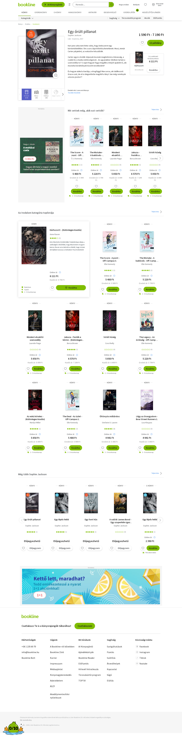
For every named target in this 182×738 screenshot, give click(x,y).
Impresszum (56, 663)
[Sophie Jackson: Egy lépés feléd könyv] (61, 503)
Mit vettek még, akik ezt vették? (86, 110)
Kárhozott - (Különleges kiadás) (65, 230)
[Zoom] (56, 75)
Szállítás (111, 657)
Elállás (110, 680)
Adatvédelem (56, 680)
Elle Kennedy (76, 158)
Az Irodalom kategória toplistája (36, 212)
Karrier (53, 657)
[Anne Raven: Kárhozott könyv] (34, 245)
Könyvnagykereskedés (61, 674)
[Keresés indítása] (111, 4)
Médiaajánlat (56, 669)
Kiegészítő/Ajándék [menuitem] (151, 12)
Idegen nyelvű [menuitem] (110, 12)
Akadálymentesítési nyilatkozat (59, 696)
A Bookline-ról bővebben (62, 646)
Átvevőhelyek (113, 663)
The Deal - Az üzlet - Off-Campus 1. (72, 418)
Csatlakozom (85, 626)
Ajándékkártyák (86, 652)
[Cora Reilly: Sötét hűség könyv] (155, 136)
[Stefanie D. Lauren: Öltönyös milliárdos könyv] (109, 400)
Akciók (147, 18)
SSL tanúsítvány (26, 720)
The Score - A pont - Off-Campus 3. (76, 154)
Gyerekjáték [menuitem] (130, 11)
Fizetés (110, 652)
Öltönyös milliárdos (110, 416)
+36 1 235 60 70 (29, 646)
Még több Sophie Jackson (32, 474)
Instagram (144, 652)
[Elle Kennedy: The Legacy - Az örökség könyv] (147, 320)
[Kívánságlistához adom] (142, 42)
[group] (26, 94)
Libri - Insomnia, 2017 (75, 39)
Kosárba (153, 70)
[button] (62, 94)
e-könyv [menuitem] (57, 12)
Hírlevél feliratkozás (88, 669)
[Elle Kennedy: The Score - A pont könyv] (77, 136)
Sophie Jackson (32, 525)
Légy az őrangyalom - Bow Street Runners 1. (147, 418)
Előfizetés (157, 18)
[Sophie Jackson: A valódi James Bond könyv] (120, 503)
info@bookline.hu (30, 652)
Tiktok (142, 657)
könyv (76, 118)
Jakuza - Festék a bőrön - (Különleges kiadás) (135, 154)
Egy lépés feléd (61, 519)
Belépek (136, 5)
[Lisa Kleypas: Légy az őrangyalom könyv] (147, 400)
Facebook (144, 646)
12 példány (155, 43)
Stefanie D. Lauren (109, 422)
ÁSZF (52, 686)
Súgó (109, 674)
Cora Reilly (154, 158)
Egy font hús (91, 519)
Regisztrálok (124, 5)
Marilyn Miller (35, 422)
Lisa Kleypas (147, 422)
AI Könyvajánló (54, 4)
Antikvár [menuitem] (92, 12)
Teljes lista (155, 109)
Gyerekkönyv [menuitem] (41, 12)
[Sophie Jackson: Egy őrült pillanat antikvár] (41, 53)
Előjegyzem (35, 548)
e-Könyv (149, 486)
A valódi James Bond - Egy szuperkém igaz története (120, 521)
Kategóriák (26, 18)
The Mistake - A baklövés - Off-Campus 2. (96, 154)
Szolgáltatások (114, 646)
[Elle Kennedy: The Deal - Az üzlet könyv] (72, 400)
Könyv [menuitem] (24, 12)
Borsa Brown (135, 158)
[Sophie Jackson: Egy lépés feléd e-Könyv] (150, 503)
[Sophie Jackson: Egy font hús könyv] (91, 503)
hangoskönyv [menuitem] (74, 12)
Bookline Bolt (28, 657)
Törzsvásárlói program (131, 18)
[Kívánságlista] (145, 4)
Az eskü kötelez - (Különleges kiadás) (35, 418)
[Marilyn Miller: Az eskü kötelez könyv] (35, 400)
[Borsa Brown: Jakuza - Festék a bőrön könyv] (135, 136)
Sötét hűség (155, 152)
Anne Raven (55, 234)
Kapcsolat (112, 669)
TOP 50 (82, 680)
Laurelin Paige (116, 158)
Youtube (143, 663)
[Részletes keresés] (69, 4)
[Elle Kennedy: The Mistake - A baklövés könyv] (96, 136)
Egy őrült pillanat (32, 519)
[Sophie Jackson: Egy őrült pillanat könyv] (32, 503)
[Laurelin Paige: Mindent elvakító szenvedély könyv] (116, 136)
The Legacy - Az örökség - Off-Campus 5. (147, 338)
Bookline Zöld (57, 652)
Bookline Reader (86, 657)
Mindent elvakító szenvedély (115, 154)
